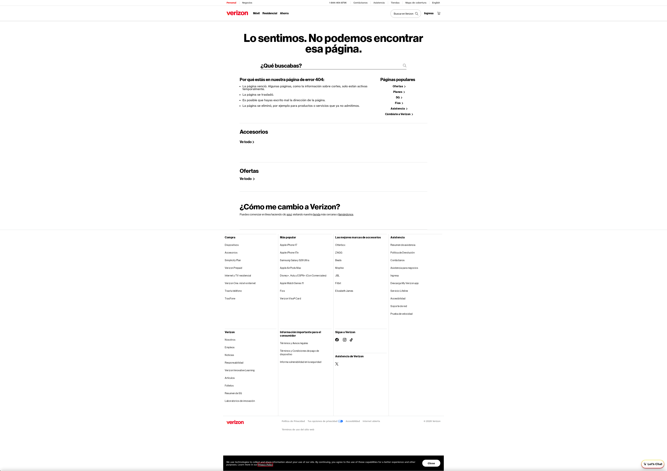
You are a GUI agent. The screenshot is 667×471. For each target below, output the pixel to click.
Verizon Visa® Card (290, 298)
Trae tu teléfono (233, 290)
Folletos (229, 385)
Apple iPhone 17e (289, 252)
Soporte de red (398, 306)
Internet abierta (371, 421)
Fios (398, 103)
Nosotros (230, 339)
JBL (337, 275)
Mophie (339, 267)
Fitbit (338, 283)
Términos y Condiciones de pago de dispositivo (299, 352)
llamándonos (345, 214)
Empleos (230, 347)
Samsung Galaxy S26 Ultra (294, 260)
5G (398, 97)
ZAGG (338, 252)
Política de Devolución (402, 252)
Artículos (230, 377)
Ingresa (394, 275)
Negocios (247, 2)
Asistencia (379, 2)
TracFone (230, 298)
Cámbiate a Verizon (398, 114)
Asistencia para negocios (404, 267)
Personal (231, 2)
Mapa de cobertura (415, 2)
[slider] (652, 464)
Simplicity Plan (233, 260)
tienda (316, 214)
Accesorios (231, 252)
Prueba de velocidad (401, 313)
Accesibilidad (398, 298)
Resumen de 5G (233, 393)
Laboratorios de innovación (240, 400)
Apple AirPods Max (290, 267)
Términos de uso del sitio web (298, 429)
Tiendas (395, 2)
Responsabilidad (234, 362)
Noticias (229, 354)
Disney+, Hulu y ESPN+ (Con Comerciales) (303, 275)
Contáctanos (360, 2)
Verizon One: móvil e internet (240, 283)
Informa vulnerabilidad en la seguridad (300, 361)
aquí (289, 214)
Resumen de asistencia (402, 244)
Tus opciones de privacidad (323, 421)
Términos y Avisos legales (294, 343)
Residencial (269, 13)
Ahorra (284, 13)
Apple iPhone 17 (288, 244)
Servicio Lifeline (399, 290)
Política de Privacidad (293, 421)
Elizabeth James (344, 290)
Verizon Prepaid (233, 267)
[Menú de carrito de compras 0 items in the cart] (439, 13)
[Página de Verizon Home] (237, 12)
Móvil (256, 13)
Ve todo (246, 141)
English (436, 2)
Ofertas (398, 86)
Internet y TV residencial (238, 275)
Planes (398, 91)
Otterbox (340, 244)
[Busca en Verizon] (405, 13)
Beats (338, 260)
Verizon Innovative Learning (240, 370)
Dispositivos (232, 244)
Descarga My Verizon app (404, 283)
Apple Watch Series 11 (292, 283)
